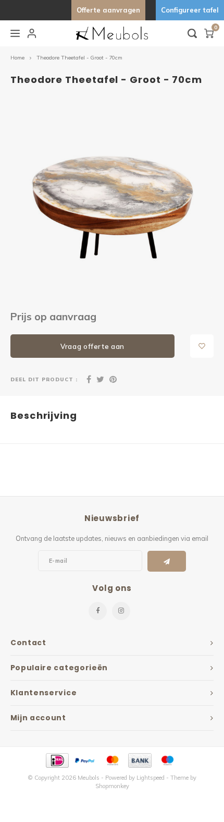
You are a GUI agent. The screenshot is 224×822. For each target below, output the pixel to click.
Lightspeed (150, 777)
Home (17, 57)
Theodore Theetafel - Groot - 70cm (79, 57)
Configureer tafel (190, 10)
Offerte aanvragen (108, 10)
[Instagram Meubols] (121, 611)
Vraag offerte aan (92, 346)
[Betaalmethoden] (56, 759)
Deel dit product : (44, 379)
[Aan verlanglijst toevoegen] (202, 346)
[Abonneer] (166, 561)
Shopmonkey (112, 786)
